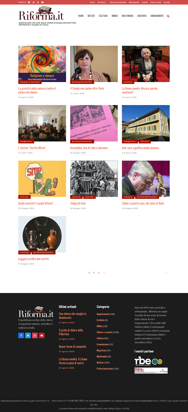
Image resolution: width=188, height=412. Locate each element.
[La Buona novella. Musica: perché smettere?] (146, 63)
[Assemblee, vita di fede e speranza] (94, 123)
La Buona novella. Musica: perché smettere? (139, 90)
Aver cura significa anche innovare (140, 147)
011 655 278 (77, 400)
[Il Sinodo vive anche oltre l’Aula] (94, 63)
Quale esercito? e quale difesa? (35, 203)
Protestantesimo (105, 368)
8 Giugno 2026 (129, 153)
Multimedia (102, 356)
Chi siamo (101, 2)
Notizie (100, 362)
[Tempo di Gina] (94, 178)
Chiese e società (104, 332)
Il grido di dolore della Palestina (71, 332)
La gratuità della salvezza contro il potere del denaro (37, 90)
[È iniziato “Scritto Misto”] (42, 123)
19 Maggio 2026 (26, 264)
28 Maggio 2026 (26, 208)
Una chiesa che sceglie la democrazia (72, 315)
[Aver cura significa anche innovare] (146, 123)
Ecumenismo (102, 344)
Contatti (145, 2)
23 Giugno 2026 (78, 153)
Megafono (101, 350)
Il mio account (155, 2)
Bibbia (99, 326)
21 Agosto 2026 (26, 97)
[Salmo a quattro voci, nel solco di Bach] (146, 178)
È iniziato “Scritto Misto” (32, 147)
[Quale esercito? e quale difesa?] (42, 178)
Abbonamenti (134, 2)
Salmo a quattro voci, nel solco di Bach (143, 203)
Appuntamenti (103, 314)
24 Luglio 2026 (129, 97)
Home (92, 2)
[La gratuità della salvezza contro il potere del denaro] (42, 63)
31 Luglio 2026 (77, 93)
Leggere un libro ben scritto (33, 258)
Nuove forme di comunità (72, 346)
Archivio (100, 320)
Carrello (166, 2)
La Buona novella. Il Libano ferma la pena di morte (73, 361)
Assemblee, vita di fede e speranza (89, 147)
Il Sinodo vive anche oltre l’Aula (87, 88)
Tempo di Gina (77, 203)
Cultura (100, 338)
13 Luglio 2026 (25, 153)
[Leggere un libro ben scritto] (42, 233)
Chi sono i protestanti (117, 2)
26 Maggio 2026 (78, 208)
